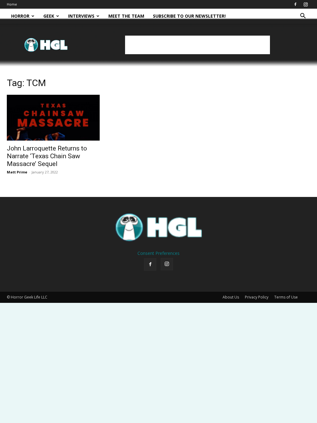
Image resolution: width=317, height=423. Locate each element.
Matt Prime (17, 172)
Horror (20, 16)
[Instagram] (305, 4)
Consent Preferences (158, 253)
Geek (48, 16)
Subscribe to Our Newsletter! (189, 16)
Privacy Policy (256, 297)
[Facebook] (295, 4)
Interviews (81, 16)
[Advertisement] (197, 45)
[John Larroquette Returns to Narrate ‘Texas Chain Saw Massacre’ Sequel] (53, 118)
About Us (231, 297)
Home (12, 4)
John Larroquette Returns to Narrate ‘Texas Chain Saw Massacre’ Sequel (47, 156)
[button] (302, 17)
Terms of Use (286, 297)
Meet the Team (126, 16)
